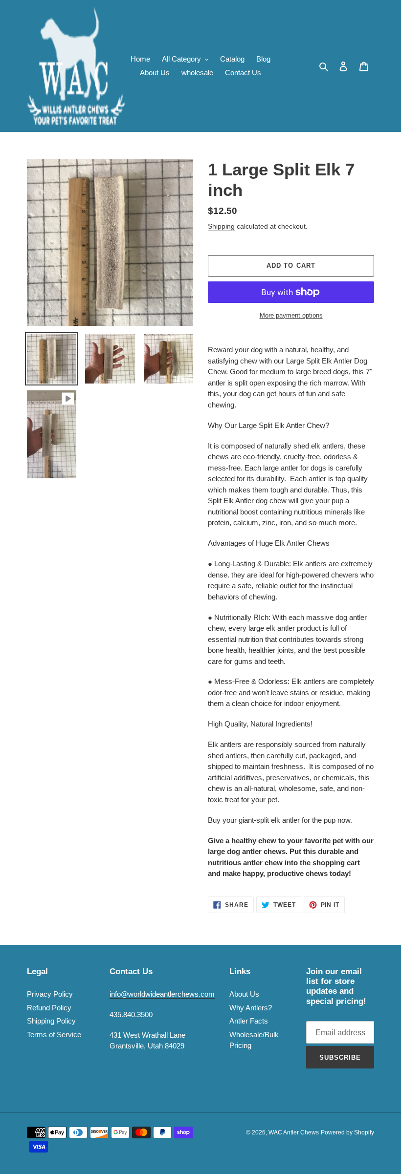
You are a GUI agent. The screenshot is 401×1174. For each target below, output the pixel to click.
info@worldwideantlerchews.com (162, 994)
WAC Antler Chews (293, 1132)
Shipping (221, 226)
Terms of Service (54, 1034)
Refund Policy (49, 1007)
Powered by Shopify (347, 1132)
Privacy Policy (50, 994)
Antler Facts (248, 1021)
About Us (244, 994)
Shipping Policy (51, 1021)
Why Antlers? (250, 1007)
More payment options (291, 315)
